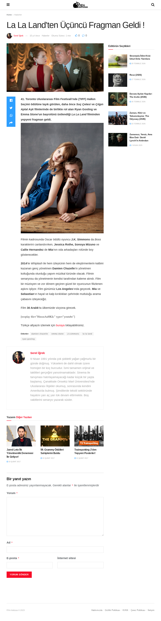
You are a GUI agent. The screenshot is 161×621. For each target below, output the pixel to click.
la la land (87, 334)
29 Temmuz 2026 (138, 63)
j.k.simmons (73, 334)
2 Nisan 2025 (136, 145)
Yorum (12, 493)
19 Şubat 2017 (14, 462)
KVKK (125, 610)
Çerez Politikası (138, 610)
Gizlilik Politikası (112, 610)
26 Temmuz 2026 (138, 102)
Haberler (18, 15)
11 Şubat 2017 (82, 458)
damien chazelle (39, 334)
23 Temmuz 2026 (138, 124)
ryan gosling (28, 339)
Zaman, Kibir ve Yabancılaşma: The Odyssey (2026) (139, 116)
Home (9, 15)
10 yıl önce (35, 35)
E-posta (13, 558)
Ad (10, 542)
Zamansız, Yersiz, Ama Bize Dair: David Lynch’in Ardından (141, 137)
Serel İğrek (18, 35)
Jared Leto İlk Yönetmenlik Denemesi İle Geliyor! (20, 453)
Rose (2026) (136, 75)
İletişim (151, 610)
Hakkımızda (96, 610)
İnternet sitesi (66, 558)
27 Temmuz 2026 (138, 79)
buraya (60, 325)
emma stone (58, 334)
